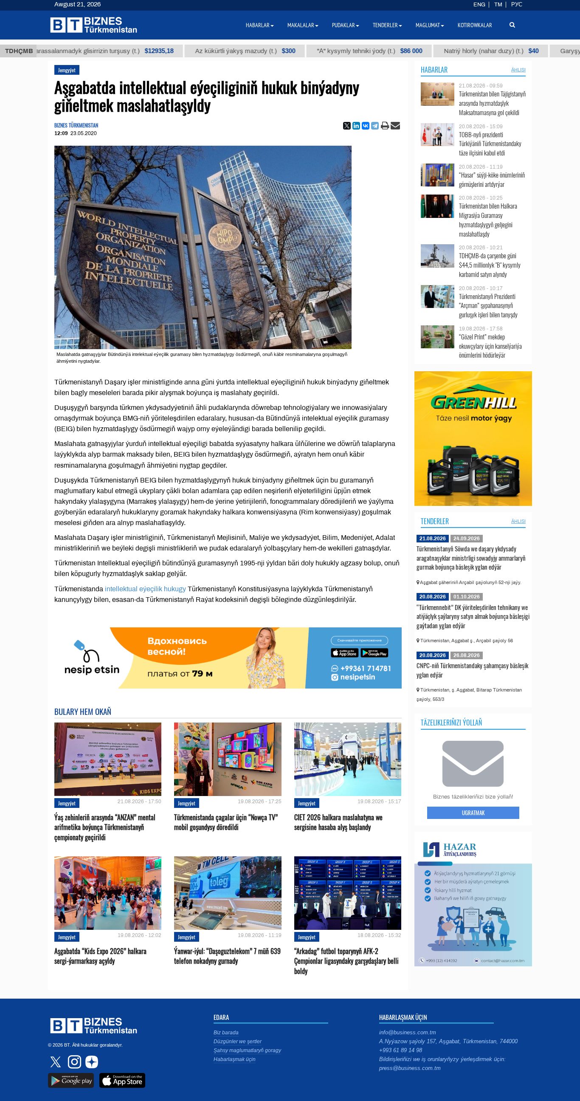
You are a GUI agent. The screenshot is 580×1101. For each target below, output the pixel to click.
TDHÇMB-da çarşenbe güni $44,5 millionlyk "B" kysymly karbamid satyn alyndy (490, 265)
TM (498, 5)
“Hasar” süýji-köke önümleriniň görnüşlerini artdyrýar (492, 179)
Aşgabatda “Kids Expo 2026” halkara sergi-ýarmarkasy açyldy (100, 956)
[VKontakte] (365, 126)
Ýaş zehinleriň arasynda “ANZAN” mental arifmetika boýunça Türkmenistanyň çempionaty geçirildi (104, 827)
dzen (90, 1061)
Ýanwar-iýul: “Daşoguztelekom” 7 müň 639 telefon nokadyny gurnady (227, 956)
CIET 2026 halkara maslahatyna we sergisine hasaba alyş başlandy (338, 822)
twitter (56, 1061)
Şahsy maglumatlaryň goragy (247, 1050)
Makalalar (300, 25)
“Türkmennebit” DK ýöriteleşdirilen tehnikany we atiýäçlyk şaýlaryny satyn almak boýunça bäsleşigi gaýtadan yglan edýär (473, 616)
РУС (516, 5)
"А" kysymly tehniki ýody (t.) (342, 51)
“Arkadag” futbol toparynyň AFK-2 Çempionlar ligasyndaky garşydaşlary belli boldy (346, 961)
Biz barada (226, 1033)
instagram (73, 1061)
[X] (347, 126)
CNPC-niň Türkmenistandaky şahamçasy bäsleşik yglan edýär (472, 670)
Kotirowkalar (475, 25)
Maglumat (428, 25)
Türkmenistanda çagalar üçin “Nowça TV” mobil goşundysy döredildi (226, 822)
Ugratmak (473, 812)
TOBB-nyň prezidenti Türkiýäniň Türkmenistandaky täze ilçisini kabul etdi (490, 144)
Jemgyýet (67, 69)
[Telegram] (375, 126)
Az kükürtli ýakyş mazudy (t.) (218, 51)
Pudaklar (343, 25)
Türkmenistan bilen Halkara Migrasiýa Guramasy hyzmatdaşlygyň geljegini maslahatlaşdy (488, 219)
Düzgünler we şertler (238, 1042)
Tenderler (435, 521)
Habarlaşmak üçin (235, 1059)
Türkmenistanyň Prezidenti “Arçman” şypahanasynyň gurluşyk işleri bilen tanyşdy (488, 305)
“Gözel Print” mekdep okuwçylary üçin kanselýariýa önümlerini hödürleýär (490, 346)
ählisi (518, 69)
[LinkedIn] (356, 126)
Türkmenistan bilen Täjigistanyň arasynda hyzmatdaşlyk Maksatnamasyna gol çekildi (492, 103)
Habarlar (434, 70)
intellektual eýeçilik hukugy (145, 589)
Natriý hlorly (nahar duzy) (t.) (464, 51)
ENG (479, 5)
